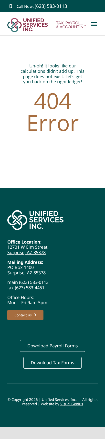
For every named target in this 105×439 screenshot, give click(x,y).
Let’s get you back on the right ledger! (52, 79)
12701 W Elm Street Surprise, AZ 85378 (27, 249)
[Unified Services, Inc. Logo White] (35, 212)
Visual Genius (71, 403)
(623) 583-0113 (51, 6)
